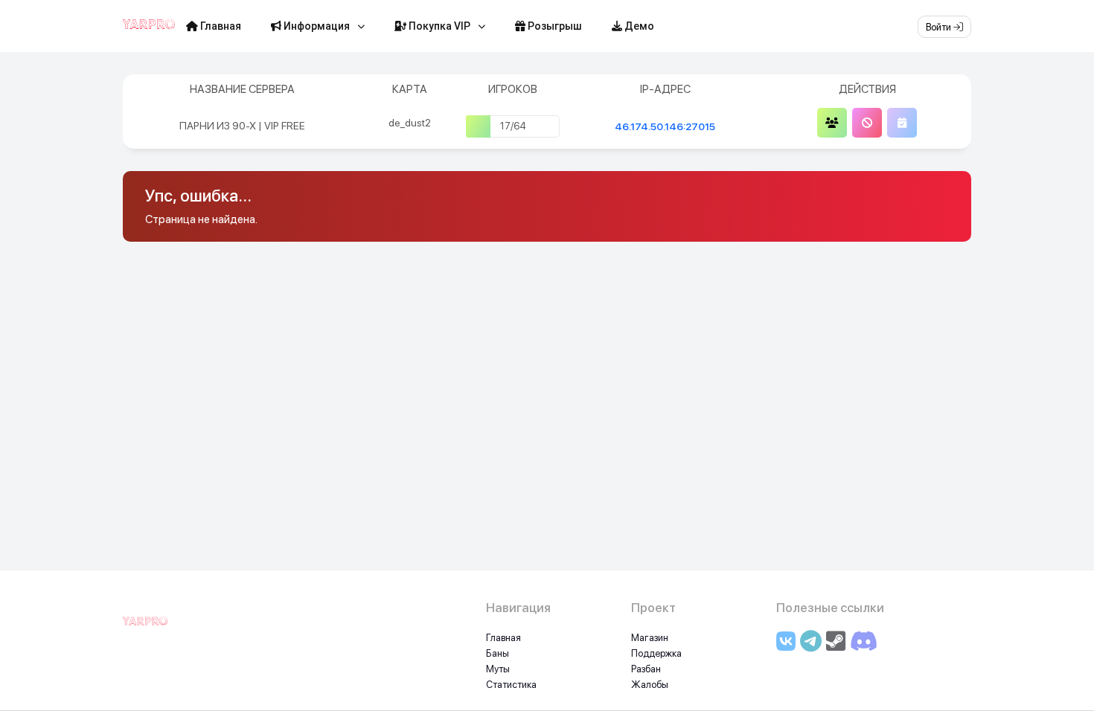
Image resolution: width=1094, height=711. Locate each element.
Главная (219, 26)
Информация (315, 26)
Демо (638, 26)
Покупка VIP (438, 26)
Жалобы (649, 684)
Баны (497, 653)
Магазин (649, 637)
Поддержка (656, 653)
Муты (498, 669)
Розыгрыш (553, 26)
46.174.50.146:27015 (665, 126)
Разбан (646, 669)
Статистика (511, 684)
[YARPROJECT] (145, 629)
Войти (939, 27)
